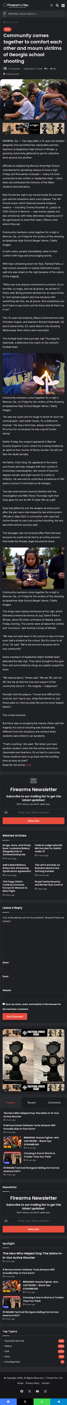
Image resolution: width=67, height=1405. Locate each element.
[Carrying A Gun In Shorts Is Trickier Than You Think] (12, 1158)
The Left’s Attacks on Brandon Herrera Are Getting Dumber (47, 868)
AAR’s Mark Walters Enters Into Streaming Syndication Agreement (17, 868)
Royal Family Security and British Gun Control (49, 883)
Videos (8, 1346)
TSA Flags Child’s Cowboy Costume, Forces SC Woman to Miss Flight (15, 886)
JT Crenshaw (14, 68)
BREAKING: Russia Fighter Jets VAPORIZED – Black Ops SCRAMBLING (41, 1141)
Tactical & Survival (14, 1340)
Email (6, 976)
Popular (10, 1102)
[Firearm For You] (15, 5)
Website (7, 990)
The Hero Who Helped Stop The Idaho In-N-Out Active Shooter (33, 1255)
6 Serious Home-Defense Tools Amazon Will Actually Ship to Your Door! (28, 1271)
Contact (46, 1383)
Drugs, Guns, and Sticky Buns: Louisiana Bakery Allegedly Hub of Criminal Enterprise (17, 850)
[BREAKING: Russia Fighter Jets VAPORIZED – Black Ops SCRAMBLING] (12, 1142)
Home (8, 22)
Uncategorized (12, 1361)
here (28, 764)
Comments (54, 1102)
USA (16, 22)
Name (6, 962)
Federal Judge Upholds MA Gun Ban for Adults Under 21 (48, 848)
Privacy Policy (32, 1383)
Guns (7, 1356)
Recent (32, 1102)
